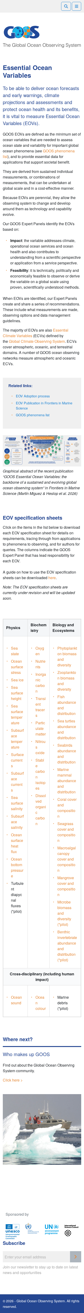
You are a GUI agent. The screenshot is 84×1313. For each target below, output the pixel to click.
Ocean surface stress (17, 666)
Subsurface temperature (17, 739)
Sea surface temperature (17, 714)
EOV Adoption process (33, 395)
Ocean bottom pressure (17, 867)
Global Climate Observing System (37, 341)
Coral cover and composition (67, 808)
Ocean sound (16, 999)
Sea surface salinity (17, 803)
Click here (11, 1080)
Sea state (15, 650)
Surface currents (17, 760)
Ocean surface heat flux (17, 843)
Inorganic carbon (40, 683)
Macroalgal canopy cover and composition (66, 859)
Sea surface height (17, 693)
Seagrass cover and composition (66, 832)
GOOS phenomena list (32, 414)
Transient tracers (40, 707)
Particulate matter (40, 728)
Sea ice (17, 680)
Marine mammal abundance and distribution (66, 781)
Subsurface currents (17, 781)
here (52, 577)
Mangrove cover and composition (66, 886)
